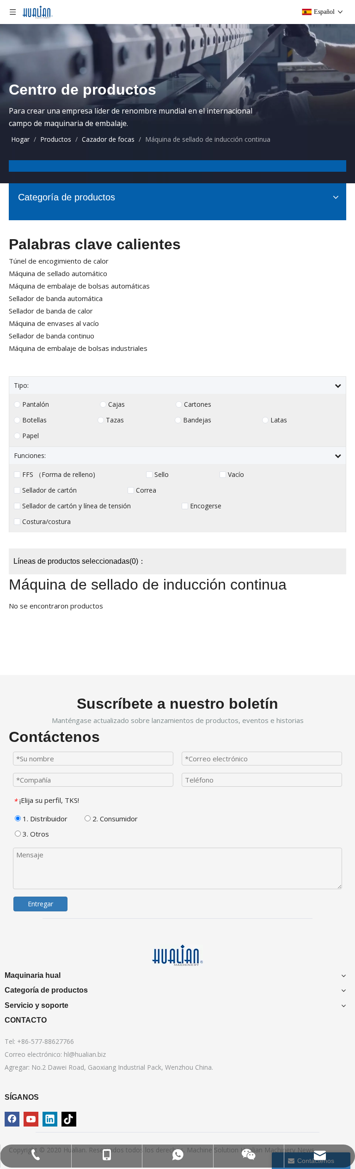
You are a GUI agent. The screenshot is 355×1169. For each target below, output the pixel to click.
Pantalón (35, 404)
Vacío (236, 474)
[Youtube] (31, 1119)
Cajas (116, 404)
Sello (161, 474)
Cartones (197, 404)
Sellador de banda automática (56, 298)
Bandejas (197, 420)
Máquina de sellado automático (58, 273)
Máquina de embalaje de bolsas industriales (78, 348)
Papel (30, 436)
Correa (146, 490)
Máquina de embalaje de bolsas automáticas (79, 285)
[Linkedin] (50, 1119)
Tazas (115, 420)
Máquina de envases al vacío (54, 323)
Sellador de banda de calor (51, 310)
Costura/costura (46, 521)
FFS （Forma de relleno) (58, 474)
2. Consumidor (114, 818)
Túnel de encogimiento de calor (59, 260)
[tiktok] (68, 1119)
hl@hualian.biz (85, 1054)
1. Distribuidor (44, 818)
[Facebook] (12, 1119)
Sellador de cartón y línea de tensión (76, 506)
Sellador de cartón (49, 490)
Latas (278, 420)
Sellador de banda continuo (51, 335)
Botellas (34, 420)
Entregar (40, 903)
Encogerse (205, 506)
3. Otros (35, 833)
